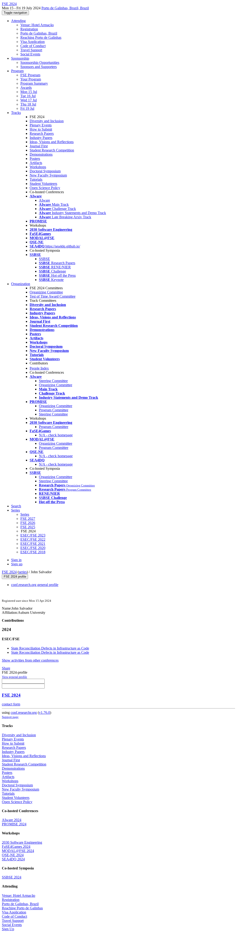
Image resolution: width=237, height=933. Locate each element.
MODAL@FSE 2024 (18, 851)
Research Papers (42, 133)
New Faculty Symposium (48, 175)
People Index (39, 368)
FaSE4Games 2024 (16, 847)
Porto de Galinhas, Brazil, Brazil (65, 8)
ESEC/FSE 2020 (32, 548)
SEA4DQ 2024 (13, 859)
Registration (29, 29)
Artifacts (36, 163)
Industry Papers (41, 138)
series (23, 572)
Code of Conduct (33, 46)
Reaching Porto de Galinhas (40, 37)
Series (24, 514)
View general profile (14, 677)
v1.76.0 (44, 712)
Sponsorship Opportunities (39, 62)
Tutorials (36, 179)
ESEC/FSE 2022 (32, 539)
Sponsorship (20, 58)
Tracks (16, 113)
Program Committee (53, 410)
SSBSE (44, 259)
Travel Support (31, 50)
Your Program (30, 79)
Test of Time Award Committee (52, 296)
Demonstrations (41, 154)
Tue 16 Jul (28, 96)
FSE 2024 (9, 572)
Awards (26, 88)
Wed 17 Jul (28, 100)
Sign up (16, 564)
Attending (18, 21)
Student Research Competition (52, 150)
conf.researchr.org (24, 712)
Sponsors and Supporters (38, 67)
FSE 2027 (27, 519)
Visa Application (32, 42)
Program (17, 71)
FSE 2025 (27, 527)
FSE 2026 (27, 523)
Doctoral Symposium (45, 171)
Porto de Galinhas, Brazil (38, 33)
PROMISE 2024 (14, 824)
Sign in (16, 560)
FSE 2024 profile (15, 576)
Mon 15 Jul (28, 92)
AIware (44, 200)
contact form (11, 704)
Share (6, 668)
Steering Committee (53, 381)
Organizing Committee (46, 292)
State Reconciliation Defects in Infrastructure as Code (50, 648)
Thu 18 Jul (28, 104)
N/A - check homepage (56, 435)
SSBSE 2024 (11, 877)
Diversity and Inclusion (47, 121)
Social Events (30, 54)
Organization (20, 284)
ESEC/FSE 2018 (32, 552)
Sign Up (8, 929)
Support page (10, 717)
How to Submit (41, 129)
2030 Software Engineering (22, 842)
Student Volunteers (43, 184)
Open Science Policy (45, 188)
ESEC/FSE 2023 (32, 535)
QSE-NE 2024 (13, 855)
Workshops (38, 167)
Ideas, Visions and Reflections (52, 142)
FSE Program (30, 75)
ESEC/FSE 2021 (32, 544)
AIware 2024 (11, 820)
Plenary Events (41, 125)
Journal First (39, 146)
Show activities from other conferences (30, 660)
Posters (35, 159)
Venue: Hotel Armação (37, 25)
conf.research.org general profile (34, 585)
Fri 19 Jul (27, 108)
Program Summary (34, 83)
